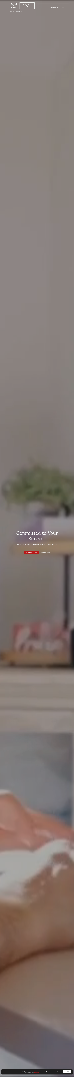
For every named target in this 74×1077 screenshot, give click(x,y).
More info (36, 1072)
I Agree (67, 1071)
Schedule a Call (54, 7)
